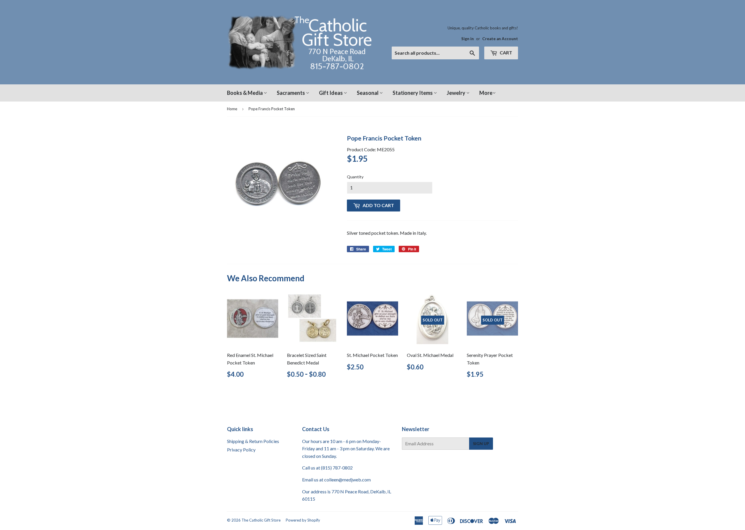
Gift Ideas (331, 93)
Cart (505, 52)
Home (232, 108)
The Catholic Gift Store (261, 520)
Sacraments (291, 93)
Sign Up (481, 443)
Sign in (467, 38)
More (485, 93)
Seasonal (368, 93)
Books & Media (245, 93)
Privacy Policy (241, 449)
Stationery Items (413, 93)
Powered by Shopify (303, 520)
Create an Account (500, 38)
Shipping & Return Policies (253, 441)
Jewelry (456, 93)
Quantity (355, 176)
